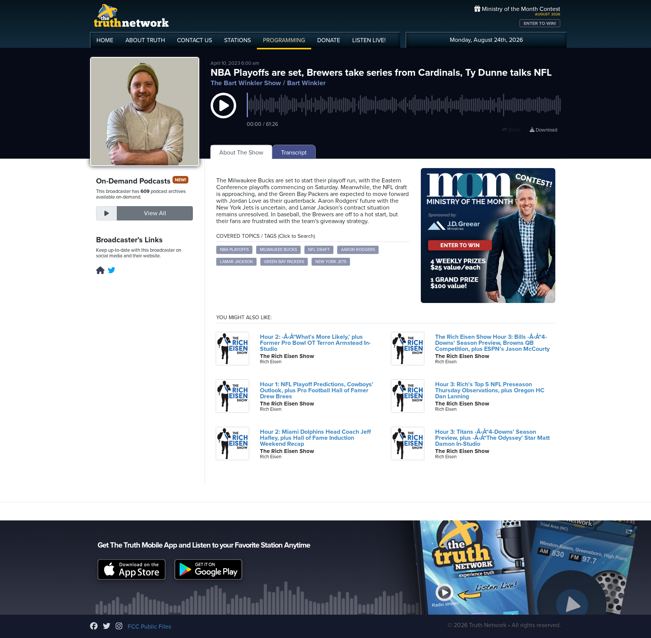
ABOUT (145, 40)
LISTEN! (369, 40)
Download (546, 130)
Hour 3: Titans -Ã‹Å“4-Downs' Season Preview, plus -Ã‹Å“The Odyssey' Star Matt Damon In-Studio (492, 438)
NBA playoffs (234, 249)
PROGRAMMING (284, 40)
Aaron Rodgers (358, 249)
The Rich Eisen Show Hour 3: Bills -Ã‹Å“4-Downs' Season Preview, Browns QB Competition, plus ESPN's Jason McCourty (492, 343)
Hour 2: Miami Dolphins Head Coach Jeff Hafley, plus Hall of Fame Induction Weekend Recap (315, 438)
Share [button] (514, 130)
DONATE (328, 40)
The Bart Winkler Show (246, 83)
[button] (223, 113)
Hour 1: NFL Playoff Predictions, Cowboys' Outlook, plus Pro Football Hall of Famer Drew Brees (316, 390)
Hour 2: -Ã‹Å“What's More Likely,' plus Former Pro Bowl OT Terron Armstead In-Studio (315, 343)
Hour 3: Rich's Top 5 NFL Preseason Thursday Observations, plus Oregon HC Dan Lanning (489, 390)
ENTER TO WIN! (540, 23)
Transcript (294, 152)
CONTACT (194, 40)
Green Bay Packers (284, 261)
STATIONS (237, 40)
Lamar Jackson (236, 261)
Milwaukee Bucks (278, 249)
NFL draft (319, 249)
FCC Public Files (149, 626)
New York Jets (330, 261)
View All (155, 213)
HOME (104, 40)
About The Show (241, 152)
